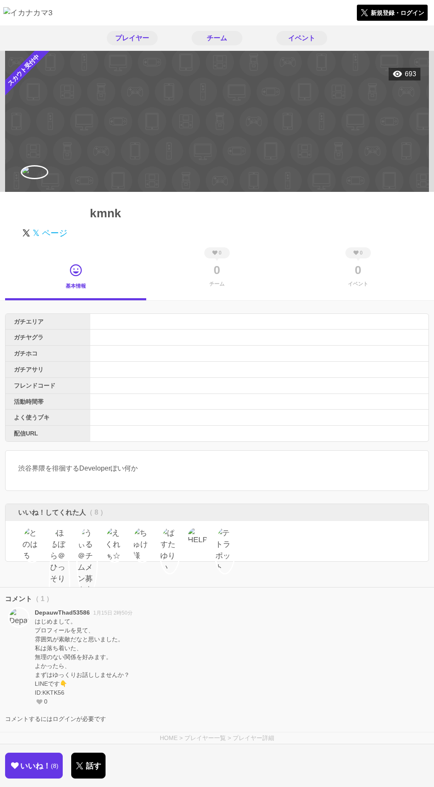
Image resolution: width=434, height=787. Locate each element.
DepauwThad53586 (62, 612)
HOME (169, 737)
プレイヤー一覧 (205, 737)
